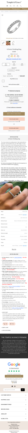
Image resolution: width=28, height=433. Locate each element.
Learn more (15, 103)
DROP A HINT (5, 327)
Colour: (14, 54)
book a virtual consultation (14, 286)
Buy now (14, 249)
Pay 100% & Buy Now (13, 128)
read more (25, 214)
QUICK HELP (5, 312)
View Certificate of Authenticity (14, 107)
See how (16, 164)
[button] (15, 62)
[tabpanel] (14, 27)
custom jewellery (18, 257)
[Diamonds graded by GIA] (14, 382)
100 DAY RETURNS (6, 330)
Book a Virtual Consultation (14, 113)
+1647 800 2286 (15, 428)
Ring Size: (9, 73)
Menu (7, 5)
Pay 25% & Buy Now (14, 119)
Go (22, 389)
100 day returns (16, 8)
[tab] (3, 43)
